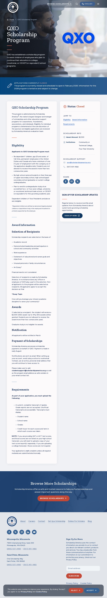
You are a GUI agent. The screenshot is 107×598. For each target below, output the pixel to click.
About (22, 521)
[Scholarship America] (12, 522)
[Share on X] (77, 181)
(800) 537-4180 (14, 549)
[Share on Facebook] (65, 181)
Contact (41, 521)
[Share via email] (71, 181)
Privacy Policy (26, 592)
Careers (31, 521)
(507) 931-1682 (73, 167)
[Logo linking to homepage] (12, 4)
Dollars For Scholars (76, 521)
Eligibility (67, 120)
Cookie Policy (41, 592)
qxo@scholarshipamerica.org (78, 162)
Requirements (69, 124)
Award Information (79, 120)
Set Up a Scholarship (56, 521)
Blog (90, 521)
